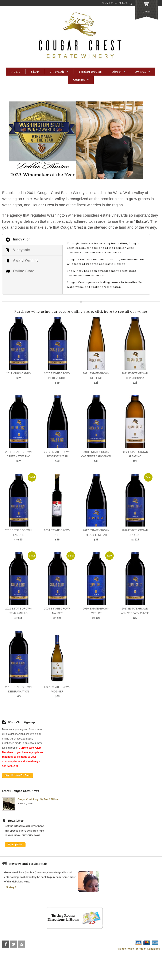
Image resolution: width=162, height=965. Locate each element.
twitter (13, 944)
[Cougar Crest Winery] (81, 58)
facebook (5, 944)
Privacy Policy (125, 948)
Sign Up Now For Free (17, 775)
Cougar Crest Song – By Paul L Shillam (38, 799)
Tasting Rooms (90, 71)
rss (21, 944)
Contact (76, 80)
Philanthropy (125, 3)
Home (15, 71)
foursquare (29, 944)
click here (103, 311)
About (114, 72)
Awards (138, 72)
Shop (35, 71)
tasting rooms (110, 282)
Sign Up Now (15, 844)
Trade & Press (109, 3)
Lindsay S (11, 887)
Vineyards (54, 72)
